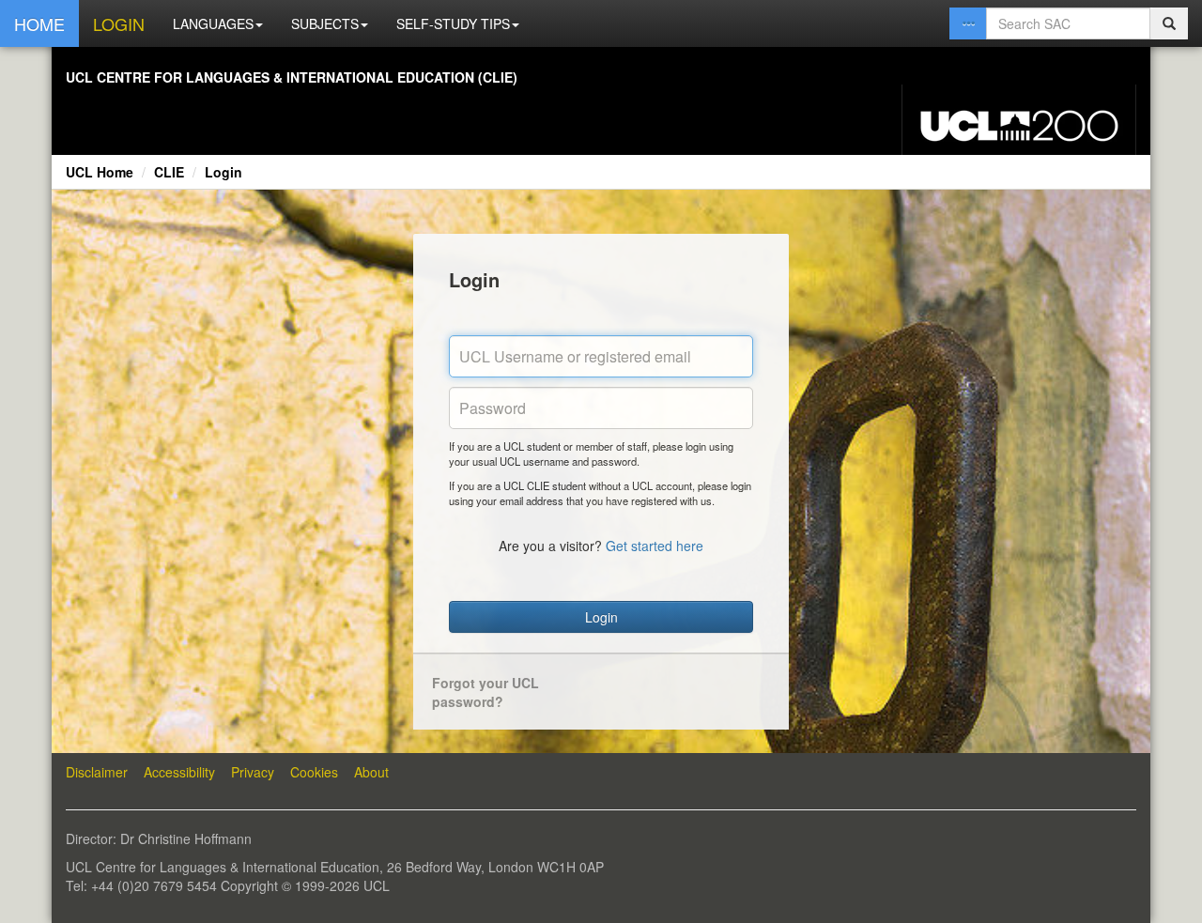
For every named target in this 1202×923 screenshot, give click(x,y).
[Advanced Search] (968, 23)
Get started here (654, 545)
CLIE (169, 171)
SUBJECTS (325, 23)
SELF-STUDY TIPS (453, 23)
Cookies (314, 771)
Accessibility (179, 771)
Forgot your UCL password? (485, 692)
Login (223, 171)
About (371, 771)
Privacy (252, 771)
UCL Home (99, 171)
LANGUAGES (213, 23)
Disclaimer (97, 771)
